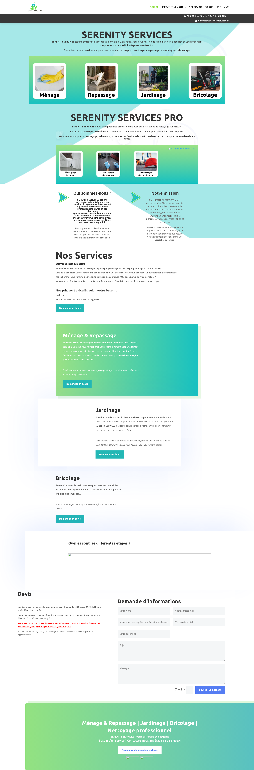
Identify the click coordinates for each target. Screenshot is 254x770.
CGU (226, 6)
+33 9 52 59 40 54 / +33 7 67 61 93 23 (206, 15)
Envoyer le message (210, 689)
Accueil (154, 6)
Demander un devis (70, 308)
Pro (219, 6)
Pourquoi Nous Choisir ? (173, 6)
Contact (209, 6)
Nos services (195, 6)
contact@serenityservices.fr (213, 20)
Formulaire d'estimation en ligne (140, 750)
